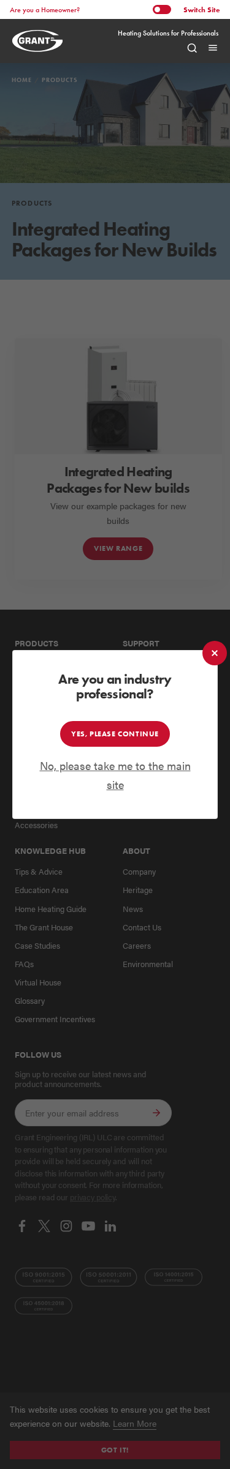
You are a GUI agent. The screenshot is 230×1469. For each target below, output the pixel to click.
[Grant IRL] (40, 40)
